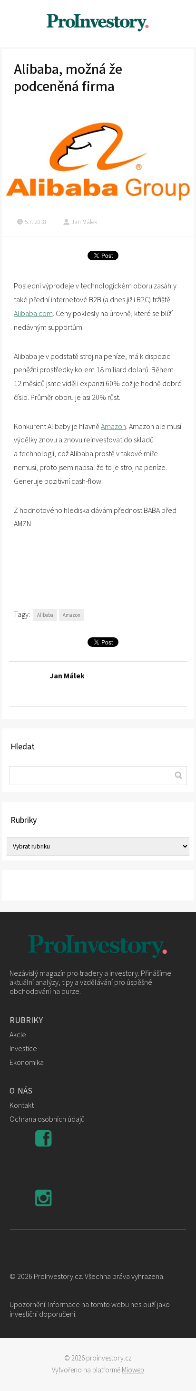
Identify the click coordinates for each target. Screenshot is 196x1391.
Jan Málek (84, 222)
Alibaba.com (33, 313)
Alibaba (45, 615)
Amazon (113, 426)
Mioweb (133, 1370)
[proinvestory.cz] (98, 24)
